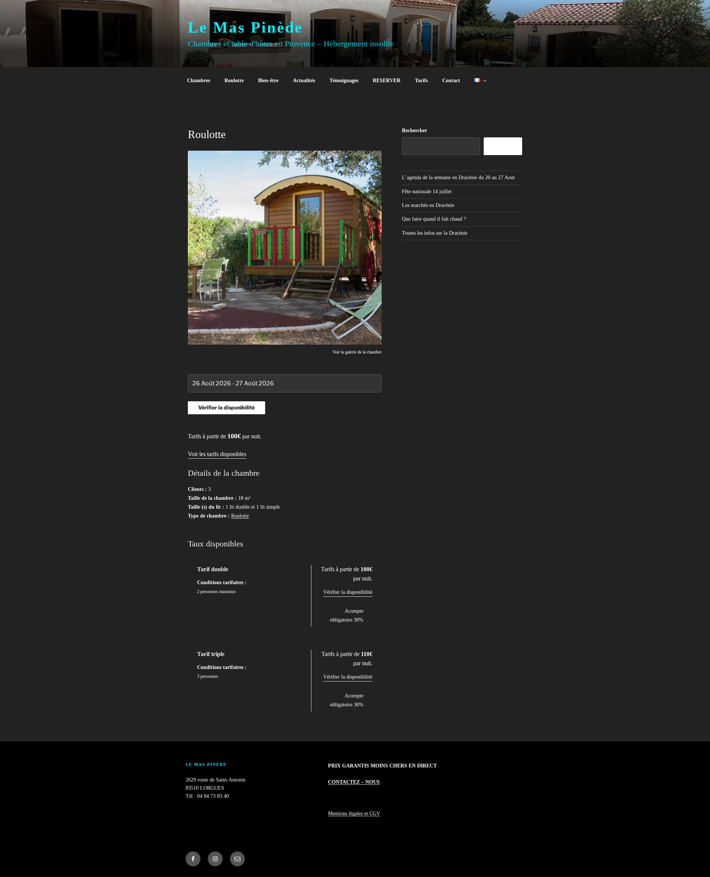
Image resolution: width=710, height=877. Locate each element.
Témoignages (343, 80)
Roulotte (234, 80)
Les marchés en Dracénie (428, 205)
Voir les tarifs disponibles (217, 454)
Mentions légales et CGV (354, 813)
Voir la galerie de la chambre (357, 352)
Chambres (198, 80)
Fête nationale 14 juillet (427, 191)
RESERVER (386, 80)
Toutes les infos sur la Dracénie (434, 233)
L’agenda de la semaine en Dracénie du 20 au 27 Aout (458, 177)
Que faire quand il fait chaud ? (434, 219)
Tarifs (421, 80)
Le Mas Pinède (245, 27)
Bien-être (268, 80)
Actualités (304, 80)
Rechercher (414, 130)
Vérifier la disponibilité (347, 592)
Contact (451, 80)
